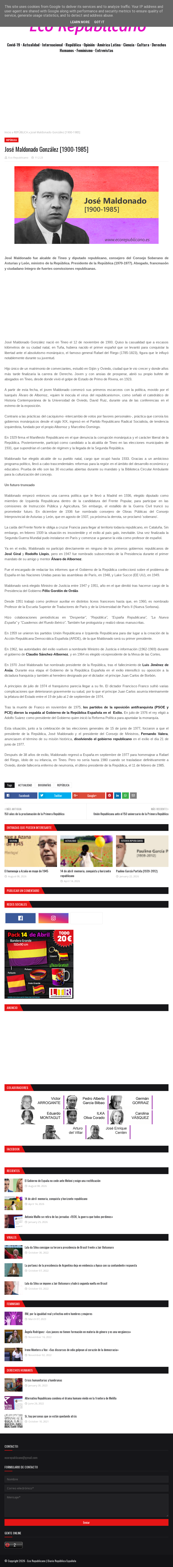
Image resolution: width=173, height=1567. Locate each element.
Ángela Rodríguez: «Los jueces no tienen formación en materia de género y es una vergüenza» (78, 1331)
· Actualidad (30, 45)
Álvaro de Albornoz (66, 559)
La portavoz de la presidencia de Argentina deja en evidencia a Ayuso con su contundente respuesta (81, 1265)
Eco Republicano (18, 157)
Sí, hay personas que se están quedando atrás (51, 1416)
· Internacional (52, 45)
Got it (99, 22)
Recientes (13, 1170)
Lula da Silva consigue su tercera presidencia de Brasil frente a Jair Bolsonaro (69, 1247)
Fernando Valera (154, 734)
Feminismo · (86, 50)
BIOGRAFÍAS (44, 785)
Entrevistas (104, 50)
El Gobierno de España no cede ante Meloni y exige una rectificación (62, 1180)
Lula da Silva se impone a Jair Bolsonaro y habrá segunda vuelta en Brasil (66, 1283)
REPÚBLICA (21, 132)
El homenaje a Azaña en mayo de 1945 (26, 871)
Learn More (80, 22)
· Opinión (89, 45)
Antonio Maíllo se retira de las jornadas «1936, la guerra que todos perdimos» (69, 1216)
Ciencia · (130, 45)
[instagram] (54, 918)
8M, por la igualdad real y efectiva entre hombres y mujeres (58, 1313)
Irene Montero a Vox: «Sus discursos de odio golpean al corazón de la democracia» (72, 1349)
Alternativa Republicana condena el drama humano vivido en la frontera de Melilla (70, 1398)
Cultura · (144, 45)
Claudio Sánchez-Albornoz (47, 654)
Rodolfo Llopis (37, 554)
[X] (86, 918)
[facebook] (20, 918)
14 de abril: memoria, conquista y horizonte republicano (56, 1198)
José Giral (13, 554)
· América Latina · (109, 45)
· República (73, 45)
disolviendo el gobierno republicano (103, 739)
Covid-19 (14, 45)
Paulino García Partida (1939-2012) (136, 871)
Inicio (8, 132)
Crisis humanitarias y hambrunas (43, 1380)
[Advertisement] (86, 94)
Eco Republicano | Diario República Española (51, 1561)
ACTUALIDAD (25, 785)
